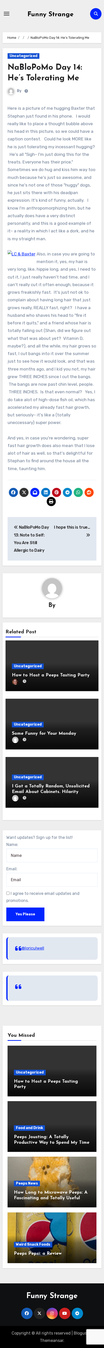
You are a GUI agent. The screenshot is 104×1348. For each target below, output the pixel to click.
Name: (12, 844)
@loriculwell (32, 948)
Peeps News (27, 1183)
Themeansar (51, 1340)
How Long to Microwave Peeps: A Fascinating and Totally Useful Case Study (51, 1198)
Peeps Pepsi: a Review (38, 1253)
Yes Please (25, 914)
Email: (11, 868)
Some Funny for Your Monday (44, 733)
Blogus (80, 1333)
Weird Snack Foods (33, 1244)
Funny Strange (50, 14)
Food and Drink (29, 1128)
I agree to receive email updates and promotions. (43, 897)
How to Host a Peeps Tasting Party (51, 675)
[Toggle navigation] (7, 14)
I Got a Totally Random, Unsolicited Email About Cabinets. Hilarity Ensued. (51, 792)
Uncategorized (23, 56)
